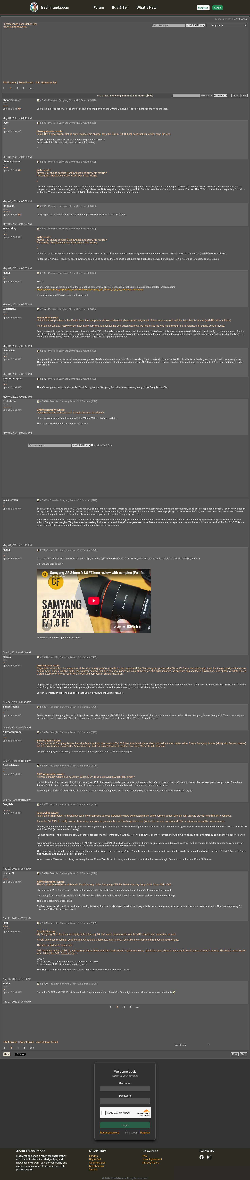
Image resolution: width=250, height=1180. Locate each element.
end (31, 88)
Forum (99, 7)
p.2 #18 (43, 873)
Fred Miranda (239, 18)
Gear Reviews (97, 1162)
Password (125, 1095)
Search (93, 1169)
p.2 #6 (42, 272)
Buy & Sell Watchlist (15, 26)
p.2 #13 (43, 657)
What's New (146, 7)
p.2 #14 (43, 706)
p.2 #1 (42, 100)
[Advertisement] (125, 53)
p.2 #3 (42, 161)
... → (68, 953)
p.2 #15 (43, 732)
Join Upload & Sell (46, 82)
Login (217, 7)
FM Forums (9, 82)
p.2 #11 (43, 500)
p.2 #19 (43, 923)
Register (203, 7)
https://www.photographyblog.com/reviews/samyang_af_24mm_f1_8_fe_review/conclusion (90, 289)
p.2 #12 (43, 549)
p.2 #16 (43, 765)
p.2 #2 (42, 122)
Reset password (109, 1132)
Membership (96, 1166)
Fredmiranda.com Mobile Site (20, 23)
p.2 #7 (42, 309)
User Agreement (152, 1159)
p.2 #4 (42, 205)
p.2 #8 (42, 350)
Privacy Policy (151, 1162)
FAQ (145, 1155)
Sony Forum (26, 82)
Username (125, 1083)
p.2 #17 (43, 804)
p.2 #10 (43, 401)
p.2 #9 (42, 378)
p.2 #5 (42, 228)
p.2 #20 (43, 983)
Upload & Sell (10, 108)
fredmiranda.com (55, 7)
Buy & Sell (120, 7)
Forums (93, 1155)
